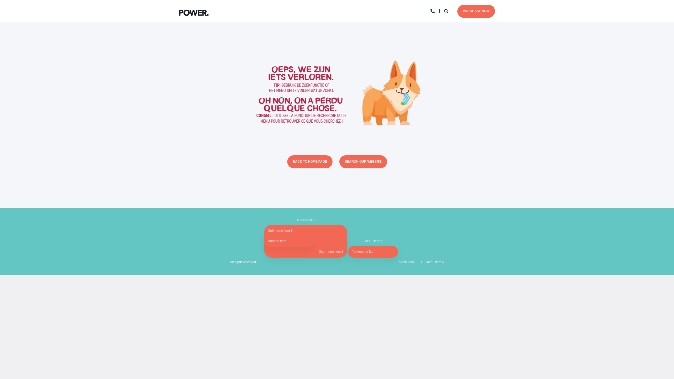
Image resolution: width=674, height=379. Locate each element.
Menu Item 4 (435, 262)
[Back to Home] (194, 11)
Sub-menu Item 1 (280, 230)
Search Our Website (363, 161)
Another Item (277, 241)
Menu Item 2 (373, 241)
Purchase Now (476, 11)
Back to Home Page (310, 161)
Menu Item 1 (306, 220)
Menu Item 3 (408, 262)
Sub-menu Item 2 (331, 251)
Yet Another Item (363, 251)
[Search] (446, 11)
